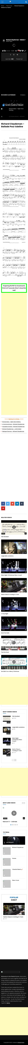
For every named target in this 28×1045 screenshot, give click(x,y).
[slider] (7, 51)
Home (2, 5)
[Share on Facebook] (3, 504)
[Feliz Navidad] (7, 720)
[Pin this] (3, 508)
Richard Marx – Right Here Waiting (16, 109)
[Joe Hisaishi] (14, 840)
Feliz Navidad (5, 536)
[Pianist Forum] (14, 2)
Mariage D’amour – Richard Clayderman (13, 431)
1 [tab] (10, 824)
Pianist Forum (21, 1042)
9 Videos (22, 95)
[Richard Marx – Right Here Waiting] (4, 111)
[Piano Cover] (7, 884)
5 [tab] (17, 824)
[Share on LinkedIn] (17, 504)
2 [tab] (12, 824)
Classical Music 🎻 (17, 869)
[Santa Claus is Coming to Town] (7, 753)
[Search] (26, 2)
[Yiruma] (7, 862)
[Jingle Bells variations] (7, 731)
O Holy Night (4, 613)
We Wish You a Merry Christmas (10, 671)
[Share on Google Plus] (12, 504)
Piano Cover (9, 5)
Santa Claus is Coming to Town (10, 594)
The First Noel (5, 652)
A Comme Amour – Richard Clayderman (16, 117)
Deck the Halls (5, 633)
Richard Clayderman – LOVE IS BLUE (11, 429)
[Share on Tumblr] (22, 504)
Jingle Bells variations (7, 556)
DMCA (8, 1003)
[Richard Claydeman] (7, 851)
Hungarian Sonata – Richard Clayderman (13, 426)
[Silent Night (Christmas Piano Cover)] (7, 742)
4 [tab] (15, 824)
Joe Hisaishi (10, 842)
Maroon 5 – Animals (10, 822)
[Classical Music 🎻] (7, 873)
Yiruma (14, 858)
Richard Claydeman (17, 847)
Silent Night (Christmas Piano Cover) (11, 575)
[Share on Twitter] (8, 504)
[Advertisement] (14, 23)
